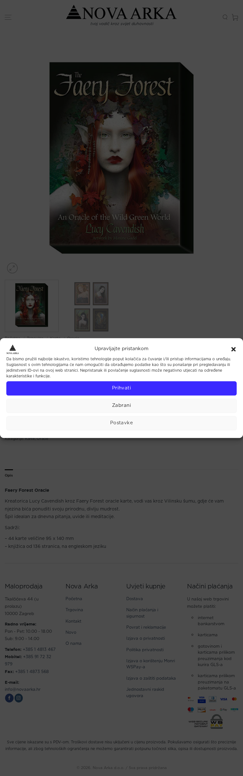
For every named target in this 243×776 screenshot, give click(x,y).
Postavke (121, 422)
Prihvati (121, 388)
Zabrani (121, 405)
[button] (233, 349)
